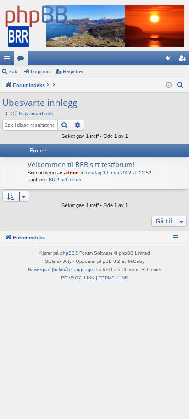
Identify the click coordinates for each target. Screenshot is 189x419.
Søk (12, 71)
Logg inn (40, 71)
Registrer (73, 71)
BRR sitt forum (65, 179)
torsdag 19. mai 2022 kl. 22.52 (117, 172)
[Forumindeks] (94, 25)
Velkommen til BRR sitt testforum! (81, 164)
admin (71, 172)
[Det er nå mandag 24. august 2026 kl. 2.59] (169, 85)
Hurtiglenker (9, 60)
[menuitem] (180, 85)
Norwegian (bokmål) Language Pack (66, 269)
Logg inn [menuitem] (170, 60)
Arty (67, 261)
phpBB (67, 253)
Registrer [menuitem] (184, 60)
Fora (22, 60)
